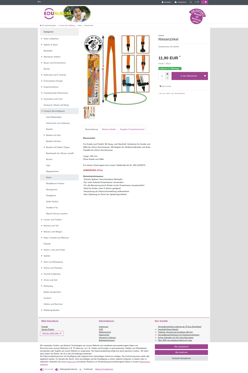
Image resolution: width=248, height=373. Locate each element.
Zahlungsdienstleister (68, 369)
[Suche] (191, 2)
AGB (101, 329)
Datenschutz (104, 335)
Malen (79, 25)
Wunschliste (166, 86)
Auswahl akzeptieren (181, 358)
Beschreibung (91, 129)
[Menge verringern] (167, 78)
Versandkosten (179, 93)
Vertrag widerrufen (50, 333)
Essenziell (49, 369)
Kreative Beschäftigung (66, 25)
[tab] (91, 129)
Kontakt (44, 327)
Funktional (88, 369)
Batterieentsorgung (107, 340)
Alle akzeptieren (181, 346)
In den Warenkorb (189, 76)
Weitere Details (109, 129)
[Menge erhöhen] (167, 74)
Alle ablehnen (181, 352)
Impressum (103, 327)
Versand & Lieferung (107, 338)
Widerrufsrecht (105, 332)
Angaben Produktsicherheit (132, 129)
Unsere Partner (47, 329)
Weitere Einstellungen (104, 369)
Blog (39, 1)
